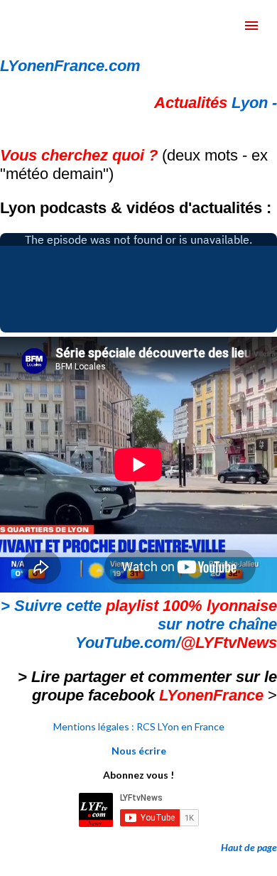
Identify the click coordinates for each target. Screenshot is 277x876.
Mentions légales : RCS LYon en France (138, 726)
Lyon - (215, 103)
